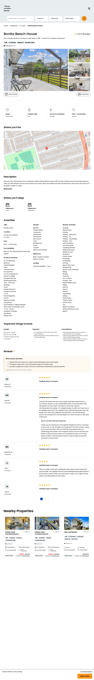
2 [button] (45, 499)
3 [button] (48, 499)
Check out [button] (54, 18)
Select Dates (85, 676)
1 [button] (41, 499)
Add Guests (69, 18)
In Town (23, 26)
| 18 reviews (86, 34)
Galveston (14, 26)
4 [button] (52, 499)
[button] (84, 18)
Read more (8, 189)
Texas (6, 26)
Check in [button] (40, 18)
